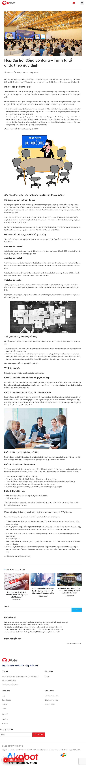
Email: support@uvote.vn (10, 685)
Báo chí (4, 704)
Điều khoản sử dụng (51, 700)
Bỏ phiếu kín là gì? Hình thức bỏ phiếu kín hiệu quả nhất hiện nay (16, 594)
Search (6, 606)
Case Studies (6, 700)
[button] (82, 3)
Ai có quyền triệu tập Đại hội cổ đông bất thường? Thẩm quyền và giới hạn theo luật (31, 632)
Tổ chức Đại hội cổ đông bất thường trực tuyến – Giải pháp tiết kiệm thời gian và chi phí (33, 627)
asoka (9, 72)
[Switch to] (74, 3)
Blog (3, 696)
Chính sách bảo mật (51, 696)
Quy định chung (50, 704)
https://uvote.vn (25, 556)
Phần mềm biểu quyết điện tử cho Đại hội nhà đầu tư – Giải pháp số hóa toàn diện (43, 590)
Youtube (5, 723)
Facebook (5, 719)
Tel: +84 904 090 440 (9, 681)
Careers (4, 708)
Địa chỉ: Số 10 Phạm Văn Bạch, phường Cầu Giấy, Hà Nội (20, 676)
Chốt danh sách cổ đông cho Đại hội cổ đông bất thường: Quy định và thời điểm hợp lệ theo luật (36, 622)
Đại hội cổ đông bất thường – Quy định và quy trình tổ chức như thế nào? (69, 590)
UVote (47, 676)
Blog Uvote (34, 72)
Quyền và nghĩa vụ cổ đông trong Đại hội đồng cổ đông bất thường (26, 624)
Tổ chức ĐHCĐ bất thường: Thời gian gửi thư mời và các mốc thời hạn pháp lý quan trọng (33, 629)
